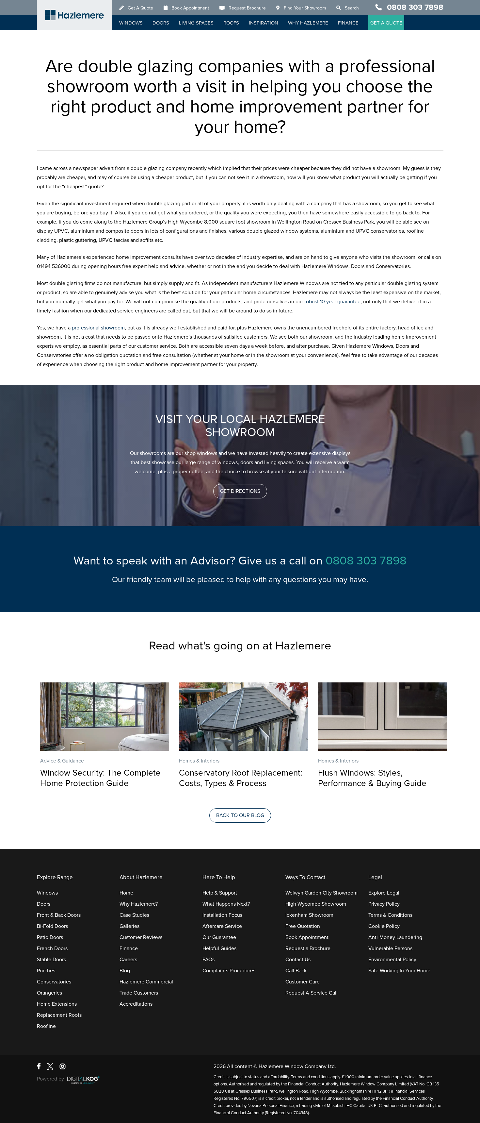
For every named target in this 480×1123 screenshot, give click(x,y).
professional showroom (98, 328)
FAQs (208, 959)
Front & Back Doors (59, 915)
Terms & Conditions (390, 915)
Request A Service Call (311, 993)
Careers (128, 959)
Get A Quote (140, 8)
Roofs (231, 23)
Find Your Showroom (305, 8)
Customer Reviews (141, 937)
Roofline (46, 1026)
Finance (348, 23)
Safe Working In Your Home (399, 970)
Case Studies (134, 915)
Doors (160, 23)
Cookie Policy (384, 926)
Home (126, 893)
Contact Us (298, 959)
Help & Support (219, 893)
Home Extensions (57, 1004)
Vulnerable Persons (390, 948)
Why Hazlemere (308, 23)
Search (352, 8)
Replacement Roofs (59, 1015)
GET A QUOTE (386, 23)
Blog (125, 970)
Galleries (129, 926)
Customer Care (302, 982)
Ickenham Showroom (309, 915)
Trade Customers (139, 993)
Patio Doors (50, 937)
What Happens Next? (226, 904)
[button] (240, 491)
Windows (131, 23)
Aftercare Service (222, 926)
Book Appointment (190, 8)
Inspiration (263, 23)
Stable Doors (51, 959)
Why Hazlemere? (139, 904)
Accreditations (136, 1004)
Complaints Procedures (228, 970)
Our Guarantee (219, 937)
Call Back (296, 970)
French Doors (52, 948)
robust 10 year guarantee (332, 301)
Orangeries (49, 993)
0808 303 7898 (415, 7)
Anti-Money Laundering (395, 937)
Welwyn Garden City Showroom (321, 893)
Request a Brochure (307, 948)
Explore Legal (383, 893)
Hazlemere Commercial (146, 982)
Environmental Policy (392, 959)
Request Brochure (247, 8)
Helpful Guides (219, 948)
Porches (46, 970)
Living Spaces (196, 23)
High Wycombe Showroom (315, 904)
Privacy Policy (384, 904)
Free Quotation (302, 926)
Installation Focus (222, 915)
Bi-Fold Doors (52, 926)
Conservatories (54, 982)
